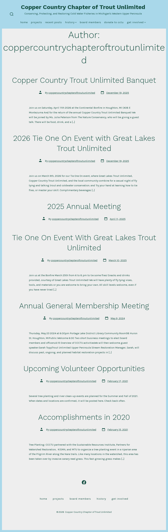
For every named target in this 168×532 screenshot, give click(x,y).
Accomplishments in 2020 (84, 417)
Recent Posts (53, 22)
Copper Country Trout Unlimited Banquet (84, 80)
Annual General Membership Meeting (84, 305)
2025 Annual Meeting (84, 206)
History (69, 22)
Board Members (90, 22)
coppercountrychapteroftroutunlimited (71, 92)
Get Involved (135, 22)
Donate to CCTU (114, 22)
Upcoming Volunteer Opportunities (84, 368)
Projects (36, 22)
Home (24, 22)
